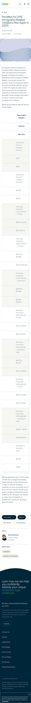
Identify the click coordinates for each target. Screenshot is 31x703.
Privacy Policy (6, 657)
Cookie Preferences (8, 667)
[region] (15, 697)
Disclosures (6, 662)
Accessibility (6, 647)
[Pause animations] (25, 4)
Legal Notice (6, 642)
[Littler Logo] (5, 4)
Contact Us (5, 632)
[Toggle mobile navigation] (28, 4)
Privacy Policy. (5, 701)
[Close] (29, 694)
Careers (4, 637)
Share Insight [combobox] (7, 517)
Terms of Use (6, 652)
